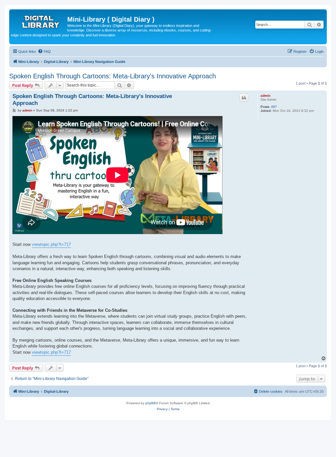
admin (265, 95)
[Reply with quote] (244, 98)
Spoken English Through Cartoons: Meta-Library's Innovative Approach (112, 76)
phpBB (150, 403)
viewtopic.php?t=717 (51, 244)
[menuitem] (44, 51)
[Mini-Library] (39, 21)
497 (274, 107)
